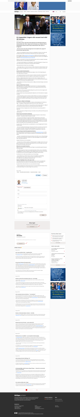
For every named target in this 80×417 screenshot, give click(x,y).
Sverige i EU (28, 11)
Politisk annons (63, 15)
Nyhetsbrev (56, 399)
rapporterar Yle (23, 287)
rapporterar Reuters (35, 297)
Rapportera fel (20, 187)
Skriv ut (45, 175)
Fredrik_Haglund (25, 183)
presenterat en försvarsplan (28, 55)
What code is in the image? (28, 207)
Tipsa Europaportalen (58, 400)
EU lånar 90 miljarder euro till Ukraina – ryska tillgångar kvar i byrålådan (58, 238)
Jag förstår (69, 0)
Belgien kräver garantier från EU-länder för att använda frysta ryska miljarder (58, 236)
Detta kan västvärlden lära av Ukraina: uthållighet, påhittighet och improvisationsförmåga (56, 259)
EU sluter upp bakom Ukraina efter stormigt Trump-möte (57, 240)
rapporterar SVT (22, 280)
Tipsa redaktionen (27, 187)
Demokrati (35, 11)
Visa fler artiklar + (58, 242)
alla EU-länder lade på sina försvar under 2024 (28, 57)
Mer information (23, 0)
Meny (63, 11)
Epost (18, 193)
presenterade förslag (39, 132)
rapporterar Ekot (40, 301)
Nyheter (25, 11)
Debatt (44, 11)
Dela (39, 175)
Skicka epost (25, 182)
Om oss (62, 400)
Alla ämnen (47, 11)
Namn (18, 190)
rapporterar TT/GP (19, 254)
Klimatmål (32, 11)
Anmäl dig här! (32, 226)
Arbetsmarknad (40, 11)
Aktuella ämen (60, 399)
